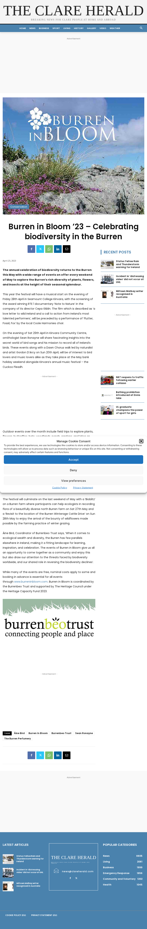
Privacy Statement (83, 487)
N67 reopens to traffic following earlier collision (130, 380)
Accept (74, 459)
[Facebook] (31, 249)
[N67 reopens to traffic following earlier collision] (107, 380)
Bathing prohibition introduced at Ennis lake (128, 395)
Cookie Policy (59, 487)
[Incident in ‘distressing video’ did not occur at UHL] (107, 279)
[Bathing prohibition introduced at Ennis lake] (107, 395)
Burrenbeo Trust (61, 733)
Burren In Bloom (38, 733)
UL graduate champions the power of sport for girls (129, 409)
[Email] (66, 249)
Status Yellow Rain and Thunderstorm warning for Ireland (128, 264)
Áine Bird (19, 733)
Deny (73, 470)
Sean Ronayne (84, 733)
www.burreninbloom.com (31, 582)
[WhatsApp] (49, 249)
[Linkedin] (58, 249)
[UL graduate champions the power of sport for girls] (107, 410)
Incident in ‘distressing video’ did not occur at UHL (130, 279)
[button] (141, 441)
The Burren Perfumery (17, 738)
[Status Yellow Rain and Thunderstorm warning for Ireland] (107, 264)
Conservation (18, 207)
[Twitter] (40, 249)
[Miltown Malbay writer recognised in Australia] (107, 294)
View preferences (73, 480)
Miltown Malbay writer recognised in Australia (129, 294)
